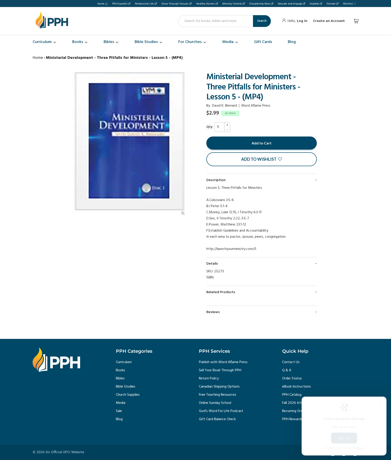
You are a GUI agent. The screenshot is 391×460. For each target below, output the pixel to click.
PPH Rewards (292, 419)
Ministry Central (232, 4)
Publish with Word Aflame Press (223, 362)
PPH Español (119, 4)
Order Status (292, 378)
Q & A (286, 370)
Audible (314, 4)
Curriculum (124, 362)
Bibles (120, 378)
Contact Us (291, 362)
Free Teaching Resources (217, 395)
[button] (261, 159)
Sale (119, 411)
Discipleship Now (259, 4)
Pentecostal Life (144, 4)
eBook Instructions (296, 387)
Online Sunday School (215, 403)
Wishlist (348, 4)
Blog (119, 419)
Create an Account (329, 21)
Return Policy (209, 378)
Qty (209, 127)
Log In (302, 21)
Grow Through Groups (174, 4)
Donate (331, 4)
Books (120, 370)
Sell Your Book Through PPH (220, 370)
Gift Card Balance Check (217, 419)
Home (101, 4)
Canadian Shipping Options (219, 387)
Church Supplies (128, 395)
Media (120, 403)
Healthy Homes (205, 4)
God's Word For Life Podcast (221, 411)
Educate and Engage (290, 4)
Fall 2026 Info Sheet (297, 403)
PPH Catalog (291, 395)
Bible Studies (125, 387)
